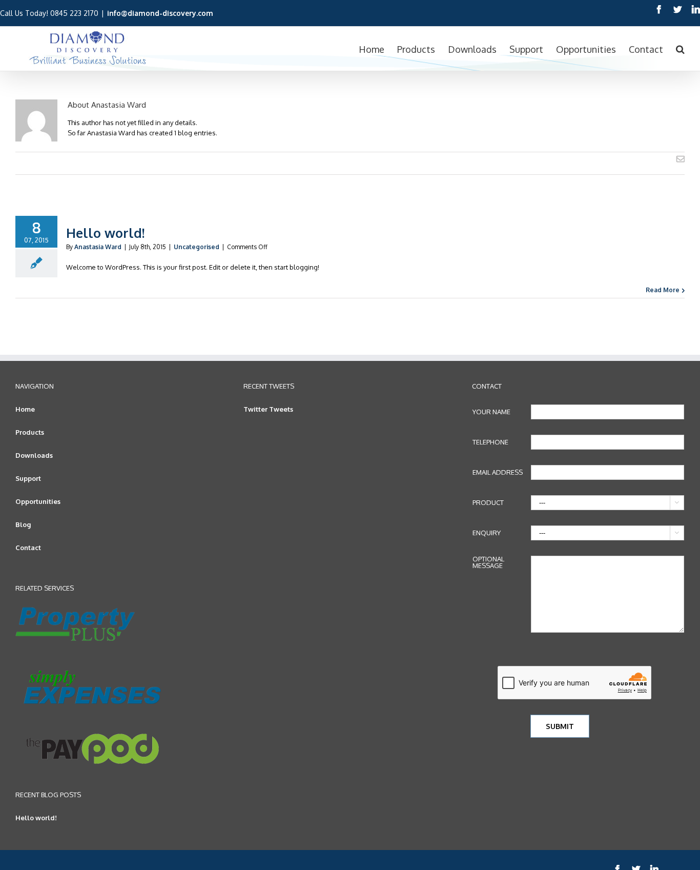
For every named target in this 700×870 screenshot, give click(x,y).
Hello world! (105, 233)
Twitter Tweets (268, 409)
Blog (23, 524)
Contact (28, 547)
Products (29, 432)
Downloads (34, 455)
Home (25, 409)
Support (28, 478)
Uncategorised (196, 247)
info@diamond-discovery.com (160, 13)
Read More (663, 290)
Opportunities (37, 501)
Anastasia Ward (97, 247)
